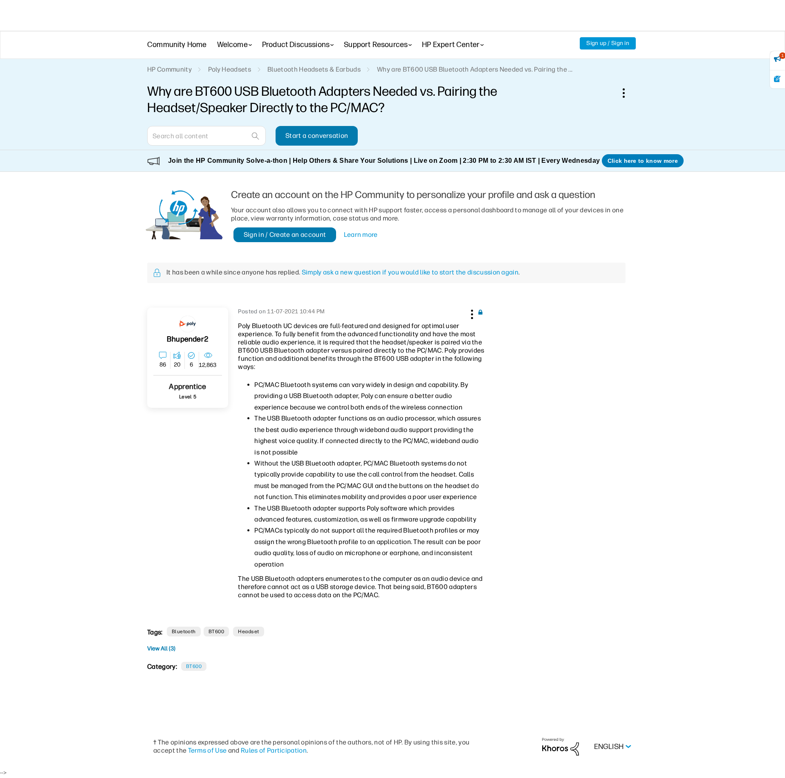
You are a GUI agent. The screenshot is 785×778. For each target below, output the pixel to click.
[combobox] (206, 136)
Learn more (361, 234)
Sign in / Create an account (285, 234)
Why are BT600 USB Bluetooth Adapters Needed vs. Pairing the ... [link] (474, 69)
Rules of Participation (274, 750)
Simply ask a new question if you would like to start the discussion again (410, 272)
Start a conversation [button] (316, 135)
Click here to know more (643, 160)
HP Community (169, 69)
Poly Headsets (229, 69)
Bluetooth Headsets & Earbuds (314, 69)
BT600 (216, 631)
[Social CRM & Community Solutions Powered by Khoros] (560, 746)
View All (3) (161, 648)
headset (248, 631)
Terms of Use (207, 750)
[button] (471, 313)
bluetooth (184, 631)
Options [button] (628, 93)
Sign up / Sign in (607, 43)
